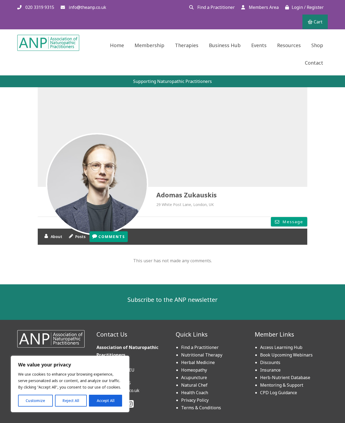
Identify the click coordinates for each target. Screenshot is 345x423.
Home (117, 45)
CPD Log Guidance (278, 393)
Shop (317, 45)
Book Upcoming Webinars (286, 355)
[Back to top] (328, 406)
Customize (35, 400)
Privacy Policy (195, 400)
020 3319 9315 (39, 7)
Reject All (71, 400)
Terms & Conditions (201, 408)
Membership (149, 45)
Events (259, 45)
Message (292, 221)
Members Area (263, 7)
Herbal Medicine (198, 362)
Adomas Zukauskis (186, 194)
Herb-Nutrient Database (285, 377)
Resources (289, 45)
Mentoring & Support (281, 385)
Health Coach (194, 393)
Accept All (106, 400)
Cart (317, 22)
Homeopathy (194, 370)
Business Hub (225, 45)
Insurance (270, 370)
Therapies (186, 45)
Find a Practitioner (215, 7)
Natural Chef (194, 385)
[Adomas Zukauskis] (97, 184)
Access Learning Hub (281, 347)
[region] (70, 384)
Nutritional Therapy (201, 355)
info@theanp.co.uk (87, 7)
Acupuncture (194, 377)
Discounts (270, 362)
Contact (314, 63)
